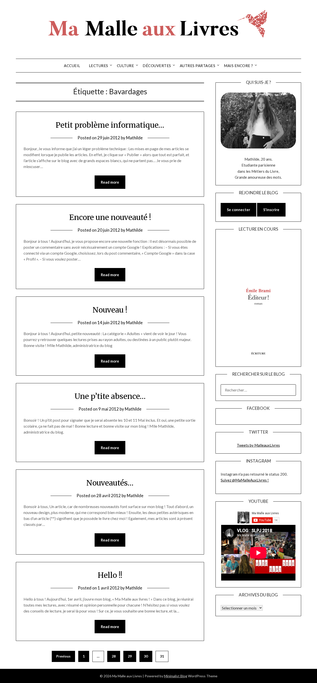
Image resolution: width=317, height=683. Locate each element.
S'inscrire (271, 209)
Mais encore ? (238, 65)
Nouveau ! (110, 310)
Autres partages (197, 65)
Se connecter (238, 209)
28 (114, 656)
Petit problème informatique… (110, 125)
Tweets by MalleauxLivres (258, 445)
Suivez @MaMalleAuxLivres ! (245, 480)
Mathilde (134, 137)
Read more (110, 182)
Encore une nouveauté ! (110, 217)
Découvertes (157, 65)
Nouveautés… (109, 483)
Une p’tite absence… (110, 396)
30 (146, 656)
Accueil (72, 65)
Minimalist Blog (175, 676)
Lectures (98, 65)
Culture (125, 65)
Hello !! (110, 575)
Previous (63, 656)
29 (130, 656)
